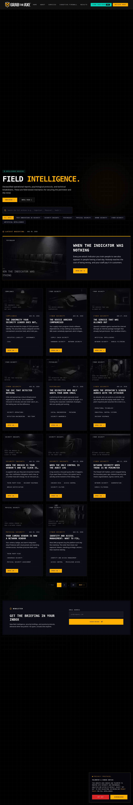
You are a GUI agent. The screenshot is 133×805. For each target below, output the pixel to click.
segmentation (116, 483)
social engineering (58, 412)
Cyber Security (117, 217)
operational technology (104, 408)
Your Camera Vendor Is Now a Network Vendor (21, 537)
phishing (72, 412)
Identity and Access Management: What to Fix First (64, 538)
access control (70, 483)
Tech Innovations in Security (28, 217)
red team (31, 416)
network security (75, 341)
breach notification (15, 487)
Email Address (74, 610)
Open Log (79, 271)
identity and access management (63, 558)
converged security (14, 558)
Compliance (9, 291)
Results (84, 4)
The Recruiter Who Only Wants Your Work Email (63, 391)
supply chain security (60, 337)
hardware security (58, 341)
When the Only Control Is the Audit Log (65, 466)
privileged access (73, 562)
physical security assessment (19, 562)
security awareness (58, 416)
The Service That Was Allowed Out (106, 321)
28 (73, 585)
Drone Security (101, 217)
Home (35, 4)
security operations (15, 412)
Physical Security (83, 217)
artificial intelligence (104, 337)
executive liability (15, 337)
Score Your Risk (100, 4)
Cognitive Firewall (68, 4)
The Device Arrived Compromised (61, 321)
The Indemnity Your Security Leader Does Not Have (21, 322)
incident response (102, 416)
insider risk (56, 483)
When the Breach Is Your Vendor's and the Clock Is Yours (21, 468)
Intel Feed (26, 200)
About (42, 4)
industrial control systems (106, 412)
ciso (8, 341)
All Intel (8, 217)
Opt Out (100, 797)
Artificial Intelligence (14, 222)
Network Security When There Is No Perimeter (107, 466)
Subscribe (9, 200)
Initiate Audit (120, 4)
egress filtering (118, 341)
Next (81, 585)
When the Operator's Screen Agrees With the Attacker (110, 391)
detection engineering (16, 416)
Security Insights (51, 217)
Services (52, 4)
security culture (57, 487)
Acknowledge (119, 797)
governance (30, 337)
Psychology (67, 217)
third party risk (14, 483)
